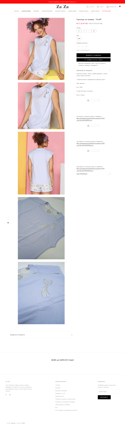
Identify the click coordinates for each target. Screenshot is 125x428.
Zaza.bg (13, 423)
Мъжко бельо (72, 11)
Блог (56, 407)
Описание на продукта (84, 70)
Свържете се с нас (60, 393)
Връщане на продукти (17, 335)
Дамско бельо (26, 11)
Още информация (82, 174)
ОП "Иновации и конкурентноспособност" (66, 410)
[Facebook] (6, 395)
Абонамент (104, 397)
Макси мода (95, 11)
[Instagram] (10, 395)
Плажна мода (84, 11)
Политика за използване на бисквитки (65, 402)
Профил (101, 6)
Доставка (57, 388)
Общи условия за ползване (62, 404)
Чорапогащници (47, 11)
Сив (79, 38)
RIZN (23, 423)
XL (94, 31)
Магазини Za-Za (59, 396)
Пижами (36, 11)
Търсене (91, 6)
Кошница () (112, 6)
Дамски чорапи (60, 11)
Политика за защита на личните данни (65, 399)
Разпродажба (106, 11)
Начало (16, 11)
